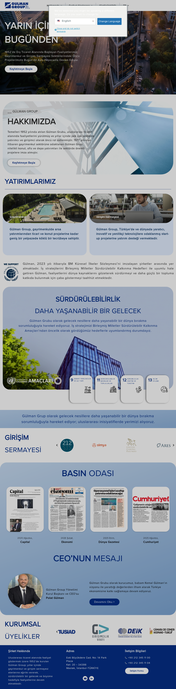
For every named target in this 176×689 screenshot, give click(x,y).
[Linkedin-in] (91, 678)
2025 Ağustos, (25, 538)
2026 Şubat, (67, 538)
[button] (57, 445)
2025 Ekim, (109, 538)
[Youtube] (85, 678)
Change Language (109, 21)
